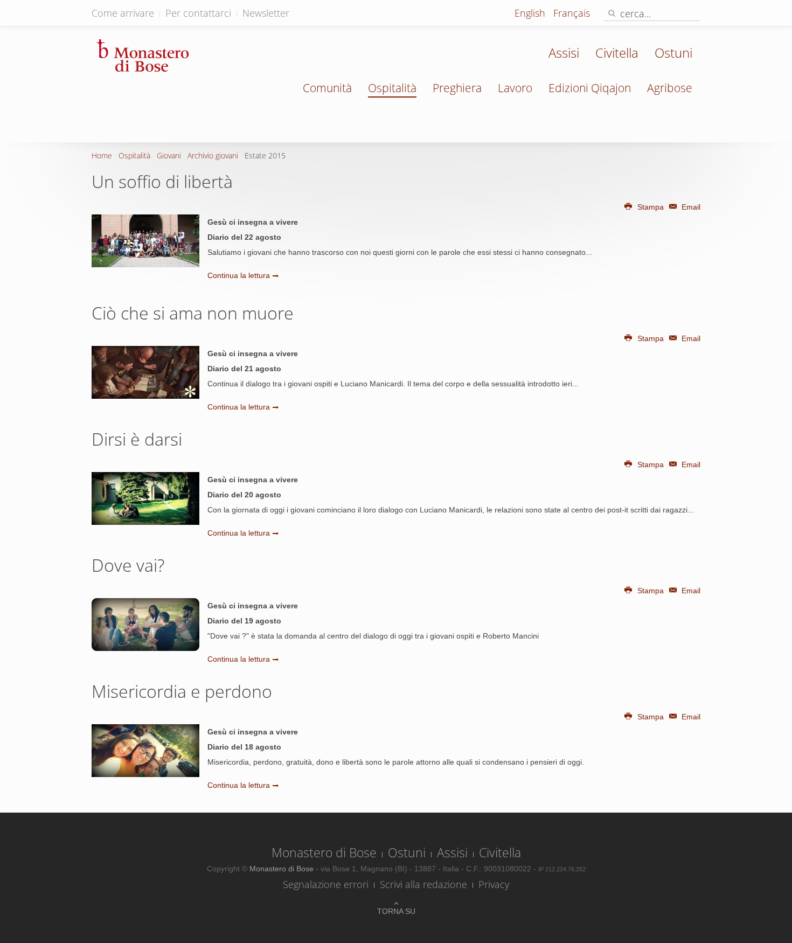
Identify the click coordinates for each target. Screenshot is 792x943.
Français (571, 12)
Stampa (650, 207)
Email (689, 207)
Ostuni (673, 52)
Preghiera (457, 87)
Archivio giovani (212, 155)
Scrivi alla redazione (423, 884)
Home (102, 155)
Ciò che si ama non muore (193, 312)
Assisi (563, 52)
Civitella (616, 52)
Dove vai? (128, 565)
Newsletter (265, 12)
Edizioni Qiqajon (589, 87)
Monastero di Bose (324, 852)
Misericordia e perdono (182, 691)
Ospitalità (392, 87)
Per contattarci (198, 12)
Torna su (396, 911)
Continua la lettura (238, 275)
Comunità (327, 87)
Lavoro (515, 87)
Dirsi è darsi (137, 438)
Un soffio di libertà (162, 181)
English (531, 12)
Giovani (169, 155)
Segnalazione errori (326, 884)
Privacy (493, 884)
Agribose (669, 87)
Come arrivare (123, 12)
